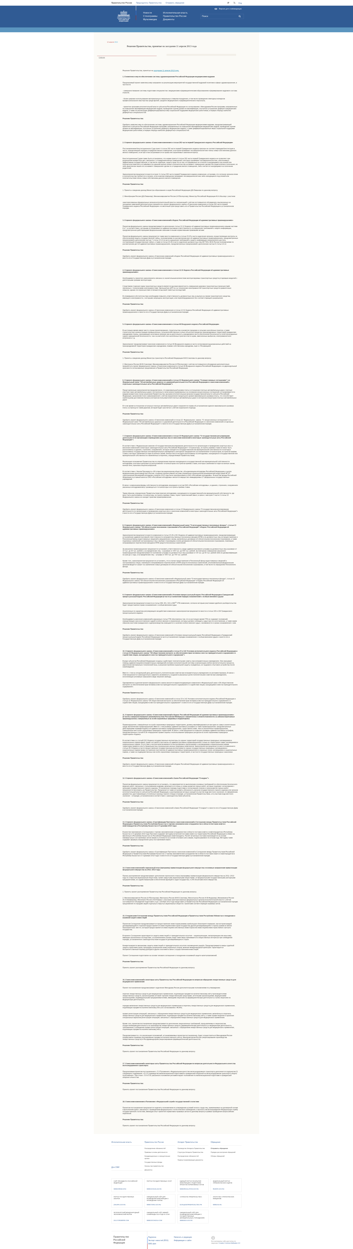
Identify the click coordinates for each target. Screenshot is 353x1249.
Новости (147, 13)
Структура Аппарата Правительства (190, 1152)
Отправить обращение (175, 3)
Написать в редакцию (183, 1237)
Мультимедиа (150, 19)
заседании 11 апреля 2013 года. (166, 71)
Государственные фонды (153, 1162)
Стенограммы (150, 16)
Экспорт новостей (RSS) (158, 1240)
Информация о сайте (182, 1240)
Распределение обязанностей (155, 1148)
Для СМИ (115, 1167)
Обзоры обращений (217, 1156)
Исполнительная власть (175, 13)
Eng (240, 3)
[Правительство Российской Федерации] (123, 16)
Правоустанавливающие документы (190, 1160)
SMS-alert (152, 1244)
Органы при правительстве (154, 1166)
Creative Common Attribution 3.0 (229, 1243)
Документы (168, 19)
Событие (102, 57)
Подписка (152, 1237)
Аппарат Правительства (188, 1142)
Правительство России (121, 3)
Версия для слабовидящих (230, 9)
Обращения (215, 1142)
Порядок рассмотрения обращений (223, 1152)
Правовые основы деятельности (156, 1152)
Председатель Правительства (148, 3)
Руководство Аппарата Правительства (191, 1148)
